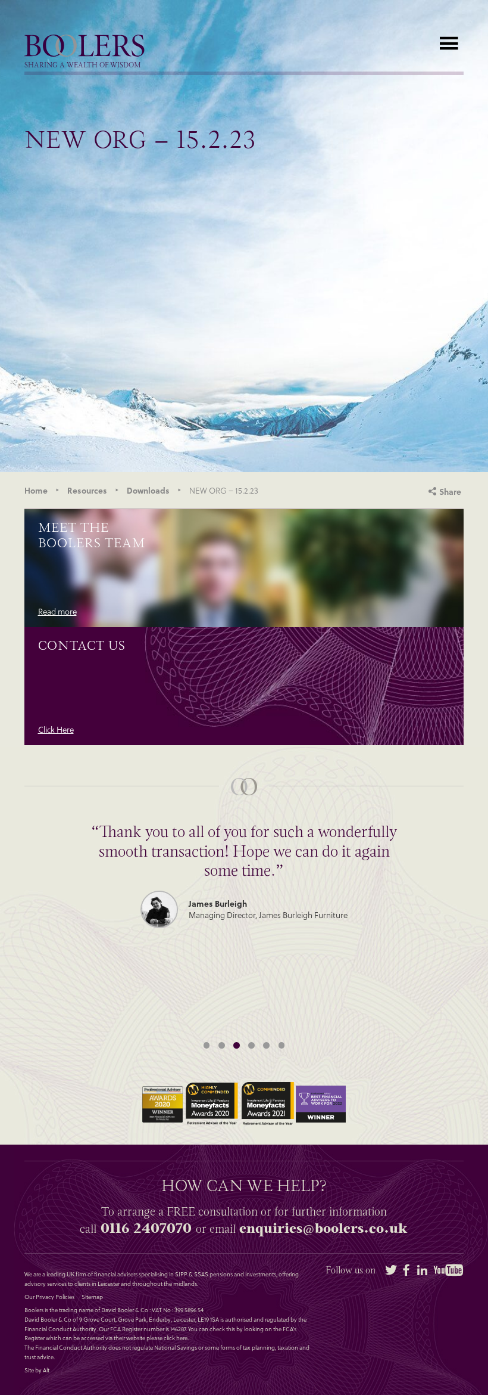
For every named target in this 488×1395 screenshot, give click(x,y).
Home (36, 490)
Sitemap (92, 1297)
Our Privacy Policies (49, 1297)
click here (175, 1338)
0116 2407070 (146, 1228)
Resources (87, 490)
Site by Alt (36, 1371)
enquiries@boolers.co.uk (323, 1228)
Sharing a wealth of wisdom (82, 65)
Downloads (148, 490)
